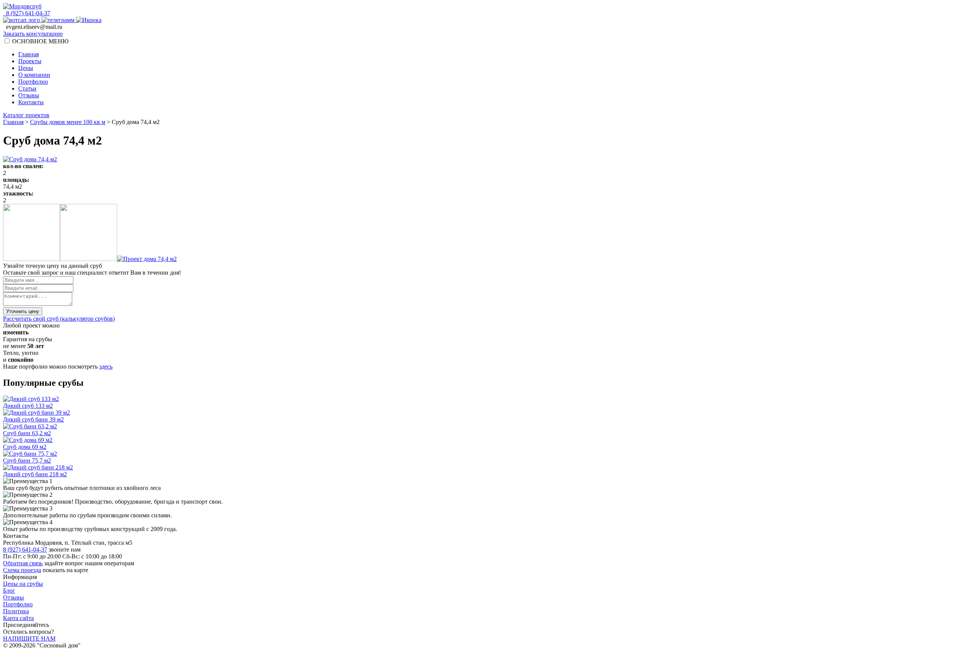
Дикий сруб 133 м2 (28, 405)
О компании (34, 75)
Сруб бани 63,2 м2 (27, 433)
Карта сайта (18, 618)
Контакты (31, 102)
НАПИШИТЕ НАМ (29, 638)
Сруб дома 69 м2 (24, 447)
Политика (16, 611)
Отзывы (28, 95)
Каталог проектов (26, 115)
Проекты (29, 61)
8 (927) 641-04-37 (26, 13)
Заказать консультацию (33, 33)
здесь (106, 366)
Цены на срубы (23, 583)
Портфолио (33, 81)
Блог (9, 590)
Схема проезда (22, 570)
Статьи (27, 88)
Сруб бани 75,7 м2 (27, 460)
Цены (25, 68)
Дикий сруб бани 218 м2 (35, 474)
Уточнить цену (22, 311)
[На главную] (22, 6)
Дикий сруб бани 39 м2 (33, 419)
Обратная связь (23, 563)
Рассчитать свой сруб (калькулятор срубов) (59, 318)
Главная (28, 54)
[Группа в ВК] (88, 20)
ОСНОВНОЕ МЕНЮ (40, 41)
